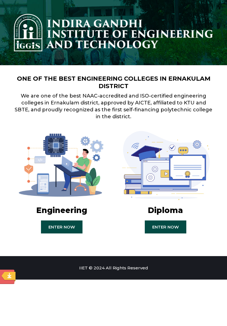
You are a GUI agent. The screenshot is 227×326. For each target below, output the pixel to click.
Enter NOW (61, 227)
